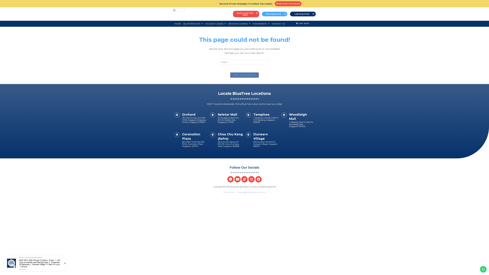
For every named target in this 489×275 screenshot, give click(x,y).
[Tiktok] (244, 179)
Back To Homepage (245, 75)
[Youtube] (237, 179)
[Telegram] (230, 179)
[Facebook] (258, 179)
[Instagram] (251, 179)
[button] (288, 3)
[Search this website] (244, 62)
